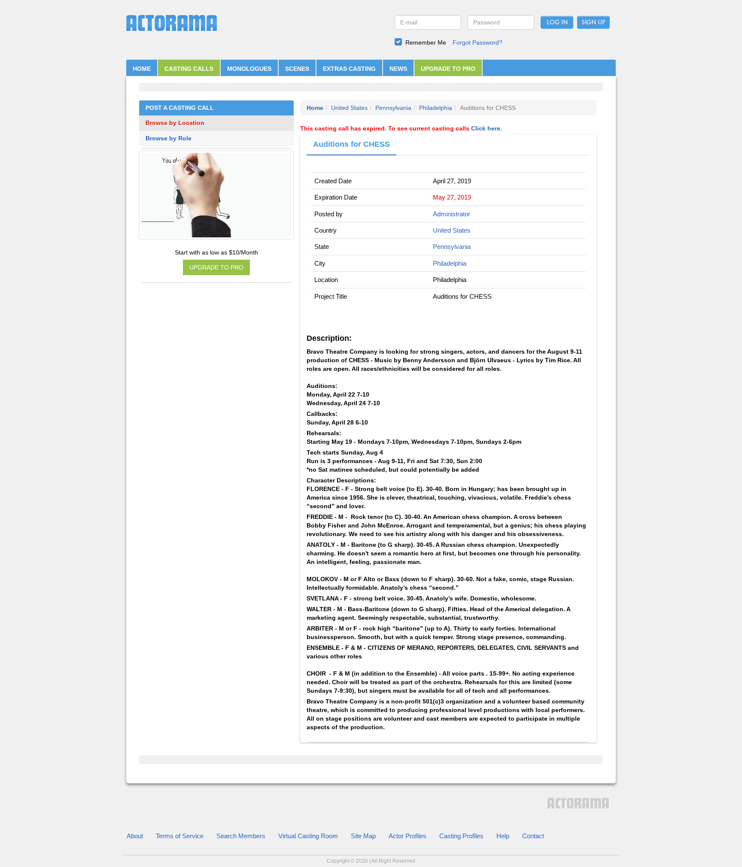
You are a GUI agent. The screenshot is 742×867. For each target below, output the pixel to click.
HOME (142, 68)
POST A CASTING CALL (180, 108)
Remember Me (425, 42)
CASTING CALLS (188, 68)
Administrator (451, 214)
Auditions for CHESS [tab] (351, 144)
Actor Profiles (407, 836)
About (135, 836)
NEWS (398, 68)
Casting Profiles (461, 836)
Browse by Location (175, 123)
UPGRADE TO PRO (448, 68)
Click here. (486, 128)
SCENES (297, 68)
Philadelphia (435, 107)
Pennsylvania (393, 107)
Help (502, 836)
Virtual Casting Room (308, 836)
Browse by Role (169, 138)
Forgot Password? (477, 42)
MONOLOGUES (249, 68)
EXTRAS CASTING (349, 68)
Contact (533, 836)
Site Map (363, 836)
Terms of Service (180, 836)
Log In (557, 23)
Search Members (240, 836)
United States (349, 107)
